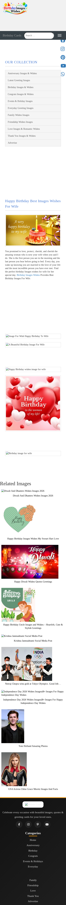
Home (33, 840)
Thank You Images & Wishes (22, 136)
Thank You (33, 896)
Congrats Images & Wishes (21, 94)
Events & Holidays (33, 861)
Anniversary (33, 845)
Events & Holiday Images (20, 101)
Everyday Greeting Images (20, 108)
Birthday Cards (12, 35)
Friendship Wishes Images (20, 122)
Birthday (33, 850)
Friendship (33, 885)
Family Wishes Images (18, 115)
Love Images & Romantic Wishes (24, 129)
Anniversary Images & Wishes (22, 73)
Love (33, 890)
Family (33, 880)
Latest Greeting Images (19, 80)
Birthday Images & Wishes (20, 87)
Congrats (33, 856)
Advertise (12, 143)
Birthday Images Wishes (28, 275)
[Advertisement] (33, 22)
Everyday (33, 866)
